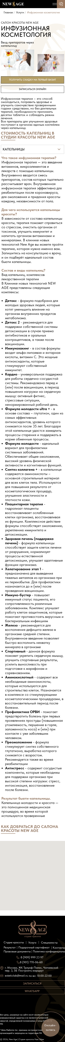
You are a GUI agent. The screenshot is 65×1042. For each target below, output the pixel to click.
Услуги (20, 12)
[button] (32, 79)
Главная (8, 12)
